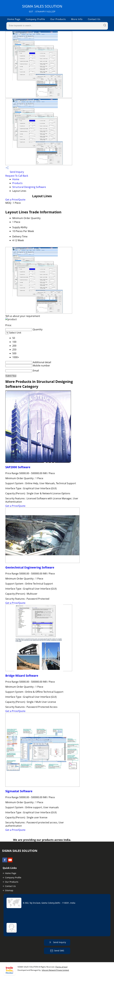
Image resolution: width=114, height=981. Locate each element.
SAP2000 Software (17, 467)
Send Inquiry (16, 172)
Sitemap (9, 890)
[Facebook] (4, 861)
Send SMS (59, 950)
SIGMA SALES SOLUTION (42, 8)
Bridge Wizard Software (21, 675)
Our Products (58, 19)
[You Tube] (10, 861)
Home (15, 179)
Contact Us (94, 19)
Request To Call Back (16, 175)
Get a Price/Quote (15, 199)
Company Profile (35, 19)
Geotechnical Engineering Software (29, 567)
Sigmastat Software (18, 791)
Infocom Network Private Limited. (55, 970)
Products (17, 183)
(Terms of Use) (61, 967)
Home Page (13, 19)
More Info (77, 19)
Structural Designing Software (29, 187)
